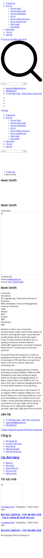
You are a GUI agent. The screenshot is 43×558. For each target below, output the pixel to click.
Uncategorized (7, 507)
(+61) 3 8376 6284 (15, 282)
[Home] (4, 110)
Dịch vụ (9, 6)
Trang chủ (10, 3)
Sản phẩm (15, 27)
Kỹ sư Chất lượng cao (20, 19)
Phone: (4, 282)
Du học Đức (16, 8)
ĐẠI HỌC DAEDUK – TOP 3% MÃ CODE (21, 530)
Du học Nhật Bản (18, 13)
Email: (4, 279)
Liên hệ (9, 34)
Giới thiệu (10, 29)
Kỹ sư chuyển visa (18, 21)
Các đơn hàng (10, 457)
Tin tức (9, 32)
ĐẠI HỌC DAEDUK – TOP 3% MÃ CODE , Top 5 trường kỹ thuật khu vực (21, 516)
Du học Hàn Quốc (18, 11)
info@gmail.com (14, 279)
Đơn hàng (15, 24)
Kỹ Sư (13, 16)
